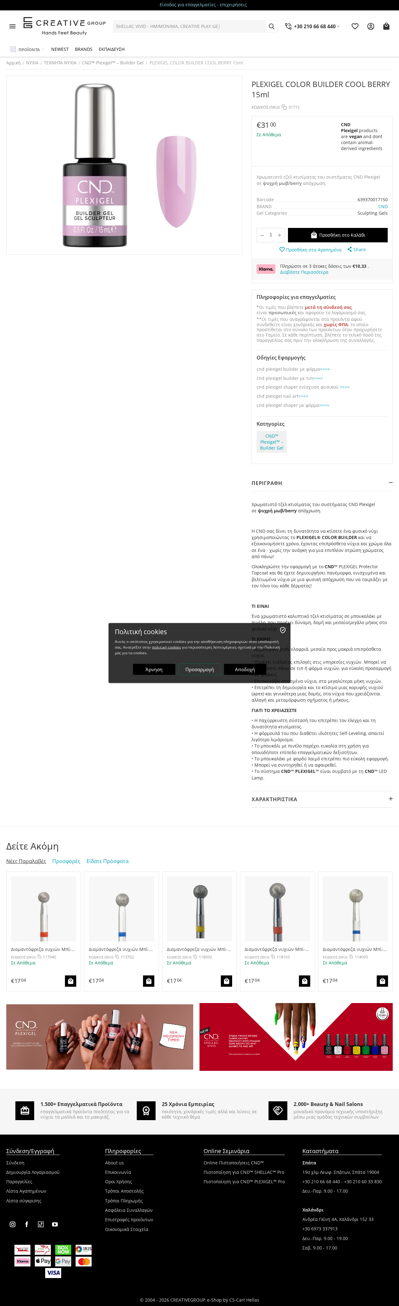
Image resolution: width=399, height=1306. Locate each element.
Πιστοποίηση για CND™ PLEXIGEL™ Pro (244, 1182)
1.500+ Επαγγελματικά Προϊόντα (81, 1104)
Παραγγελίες (19, 1182)
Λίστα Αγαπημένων (26, 1191)
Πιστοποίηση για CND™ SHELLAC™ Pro (244, 1172)
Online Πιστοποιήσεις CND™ (234, 1163)
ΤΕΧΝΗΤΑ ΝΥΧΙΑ (60, 63)
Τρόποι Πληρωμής (124, 1201)
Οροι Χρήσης (118, 1182)
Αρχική (13, 63)
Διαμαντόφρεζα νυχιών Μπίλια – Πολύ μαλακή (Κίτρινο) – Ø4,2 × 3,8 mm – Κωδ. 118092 (198, 949)
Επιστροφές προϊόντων (129, 1219)
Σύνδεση (15, 1163)
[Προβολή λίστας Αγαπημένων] (355, 26)
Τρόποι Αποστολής (124, 1191)
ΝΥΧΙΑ (32, 63)
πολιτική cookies (166, 647)
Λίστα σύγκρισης (23, 1201)
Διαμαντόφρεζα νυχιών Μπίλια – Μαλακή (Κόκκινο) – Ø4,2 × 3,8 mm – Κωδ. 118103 (276, 949)
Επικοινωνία (118, 1172)
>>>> (325, 369)
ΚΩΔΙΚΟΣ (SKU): (266, 107)
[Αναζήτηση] (271, 26)
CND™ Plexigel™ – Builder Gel (113, 63)
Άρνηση (154, 669)
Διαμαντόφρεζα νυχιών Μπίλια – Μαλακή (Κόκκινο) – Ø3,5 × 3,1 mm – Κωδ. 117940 (42, 949)
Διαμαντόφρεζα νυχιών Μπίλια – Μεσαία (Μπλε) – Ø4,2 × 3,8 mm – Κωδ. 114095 (353, 949)
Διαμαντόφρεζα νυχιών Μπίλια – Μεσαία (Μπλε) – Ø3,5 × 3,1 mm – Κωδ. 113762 (119, 949)
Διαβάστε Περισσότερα (304, 272)
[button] (356, 249)
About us (114, 1163)
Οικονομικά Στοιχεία (126, 1229)
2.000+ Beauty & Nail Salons (328, 1104)
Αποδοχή (245, 669)
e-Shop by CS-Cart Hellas (233, 1300)
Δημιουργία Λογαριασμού (33, 1172)
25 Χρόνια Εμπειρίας (188, 1104)
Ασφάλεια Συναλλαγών (129, 1210)
